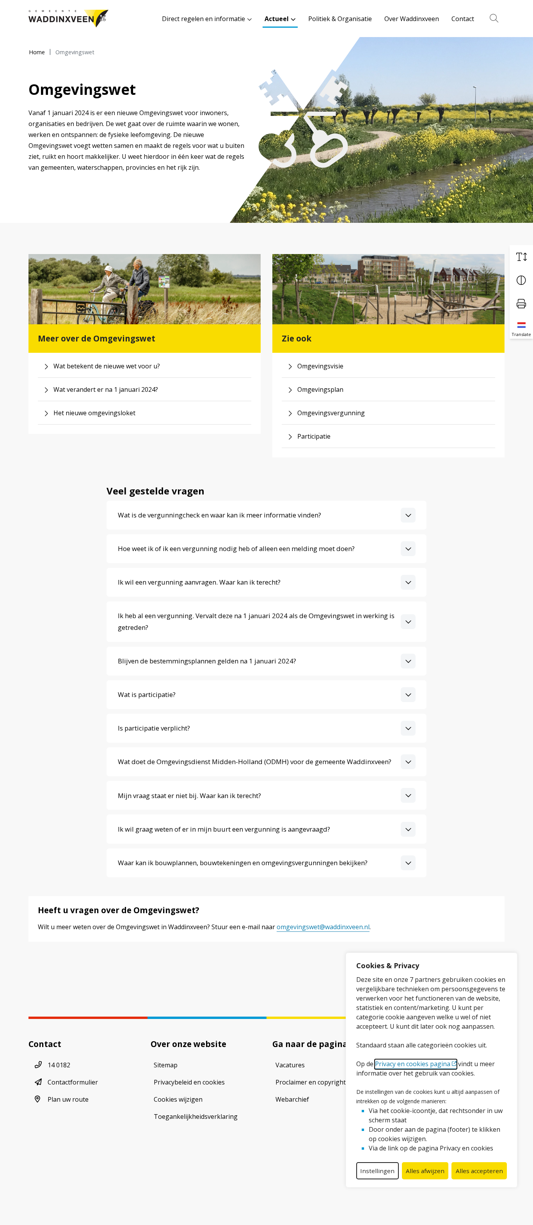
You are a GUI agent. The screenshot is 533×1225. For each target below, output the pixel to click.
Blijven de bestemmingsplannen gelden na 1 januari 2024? (207, 660)
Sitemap (166, 1065)
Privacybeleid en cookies (189, 1082)
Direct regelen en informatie (203, 18)
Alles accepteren (479, 1171)
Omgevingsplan (320, 389)
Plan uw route (68, 1099)
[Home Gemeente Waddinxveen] (68, 18)
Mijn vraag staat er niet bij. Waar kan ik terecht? (189, 795)
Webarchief (292, 1099)
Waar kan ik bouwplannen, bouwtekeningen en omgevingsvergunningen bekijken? (243, 862)
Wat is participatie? (147, 694)
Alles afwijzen (425, 1171)
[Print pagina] (521, 303)
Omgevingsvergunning (331, 413)
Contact (462, 18)
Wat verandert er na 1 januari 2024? (105, 389)
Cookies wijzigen (178, 1099)
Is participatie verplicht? (154, 728)
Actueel (277, 18)
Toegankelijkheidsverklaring (196, 1116)
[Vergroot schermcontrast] (521, 280)
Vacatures (290, 1065)
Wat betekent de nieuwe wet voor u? (106, 366)
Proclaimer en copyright (310, 1082)
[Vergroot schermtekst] (521, 256)
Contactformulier (73, 1082)
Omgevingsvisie (320, 366)
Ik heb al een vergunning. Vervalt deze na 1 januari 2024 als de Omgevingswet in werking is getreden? (256, 621)
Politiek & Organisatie (340, 18)
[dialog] (431, 1070)
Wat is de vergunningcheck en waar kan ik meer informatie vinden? (219, 514)
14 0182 (59, 1065)
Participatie (313, 436)
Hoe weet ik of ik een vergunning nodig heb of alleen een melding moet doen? (236, 548)
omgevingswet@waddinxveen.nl (323, 927)
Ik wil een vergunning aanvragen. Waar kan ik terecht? (199, 582)
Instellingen (377, 1171)
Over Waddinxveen (411, 18)
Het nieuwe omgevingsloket (94, 413)
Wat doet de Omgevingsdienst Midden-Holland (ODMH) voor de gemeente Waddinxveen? (254, 761)
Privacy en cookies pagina (412, 1064)
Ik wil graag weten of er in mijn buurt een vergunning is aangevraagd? (224, 829)
